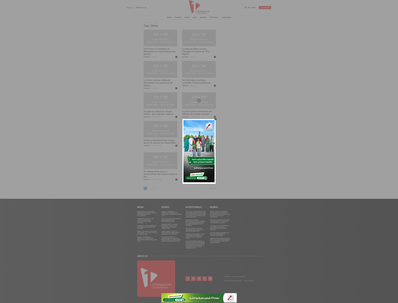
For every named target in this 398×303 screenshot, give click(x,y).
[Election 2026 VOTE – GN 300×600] (199, 182)
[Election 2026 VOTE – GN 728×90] (199, 302)
